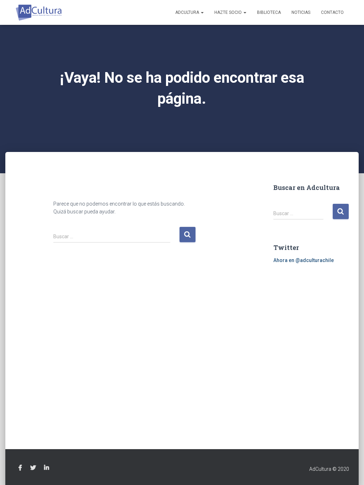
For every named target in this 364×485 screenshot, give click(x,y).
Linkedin (47, 468)
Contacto (332, 12)
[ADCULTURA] (39, 12)
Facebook (20, 468)
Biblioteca (269, 12)
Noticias (300, 12)
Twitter (33, 468)
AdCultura (187, 12)
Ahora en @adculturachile (303, 260)
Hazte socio (228, 12)
